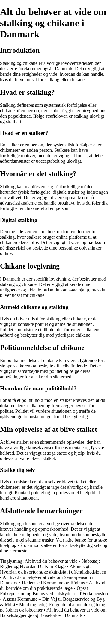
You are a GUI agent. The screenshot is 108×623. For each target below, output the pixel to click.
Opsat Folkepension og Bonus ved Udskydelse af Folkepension (54, 591)
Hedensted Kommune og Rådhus (53, 582)
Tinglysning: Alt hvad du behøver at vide (38, 561)
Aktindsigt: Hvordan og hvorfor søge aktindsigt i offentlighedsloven (53, 569)
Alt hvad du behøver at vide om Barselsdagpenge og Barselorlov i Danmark (53, 612)
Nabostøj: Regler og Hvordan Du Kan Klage (50, 563)
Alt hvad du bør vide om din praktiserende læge (52, 585)
